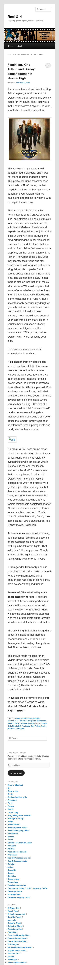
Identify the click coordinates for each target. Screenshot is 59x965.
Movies (11, 836)
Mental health (13, 824)
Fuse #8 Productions (17, 938)
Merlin (43, 726)
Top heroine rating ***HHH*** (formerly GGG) (27, 722)
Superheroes (13, 879)
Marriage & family (15, 818)
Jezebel (11, 956)
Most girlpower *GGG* (17, 827)
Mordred (11, 728)
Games (11, 806)
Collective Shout (15, 926)
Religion (11, 864)
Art (9, 788)
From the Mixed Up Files (18, 935)
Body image (13, 791)
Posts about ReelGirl (17, 851)
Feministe (12, 932)
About (19, 46)
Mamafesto (12, 959)
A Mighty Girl (13, 908)
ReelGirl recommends (17, 861)
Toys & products (15, 891)
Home (10, 46)
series (10, 867)
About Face (13, 911)
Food (10, 803)
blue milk (12, 920)
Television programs (27, 720)
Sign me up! (16, 773)
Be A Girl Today (14, 917)
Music (10, 839)
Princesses (12, 854)
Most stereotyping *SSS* (18, 830)
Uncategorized (14, 894)
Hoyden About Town (16, 950)
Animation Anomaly (16, 914)
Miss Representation (17, 962)
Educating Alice (15, 929)
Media (10, 821)
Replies (20, 728)
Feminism (26, 726)
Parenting (12, 845)
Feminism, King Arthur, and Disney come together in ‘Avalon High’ (21, 71)
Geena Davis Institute (17, 941)
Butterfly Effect (14, 923)
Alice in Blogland (15, 784)
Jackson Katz (13, 953)
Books (10, 794)
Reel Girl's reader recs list (19, 857)
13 (48, 65)
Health (10, 809)
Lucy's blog (13, 812)
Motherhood (13, 833)
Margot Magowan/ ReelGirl (19, 815)
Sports (10, 873)
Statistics (12, 876)
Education (12, 800)
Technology (13, 882)
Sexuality (12, 870)
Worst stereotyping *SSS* (19, 897)
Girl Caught (13, 944)
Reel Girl (15, 16)
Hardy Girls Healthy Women (20, 947)
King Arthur (35, 726)
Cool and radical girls (24, 718)
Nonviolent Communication (20, 842)
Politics (11, 848)
